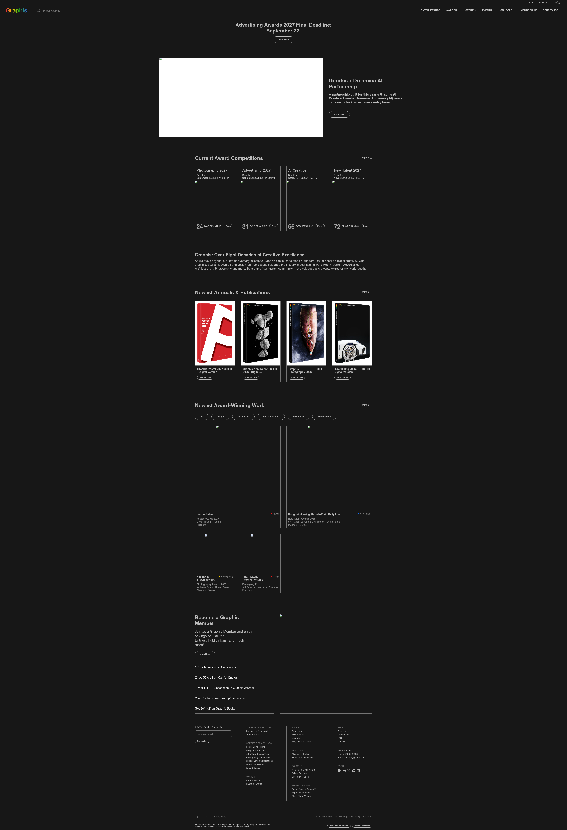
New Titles (297, 730)
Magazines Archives (301, 741)
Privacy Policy (220, 816)
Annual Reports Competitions (305, 788)
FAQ (340, 737)
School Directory (299, 773)
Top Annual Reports (301, 792)
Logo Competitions (255, 764)
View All (367, 157)
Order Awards (252, 734)
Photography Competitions (258, 757)
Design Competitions (255, 750)
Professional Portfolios (302, 757)
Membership (343, 734)
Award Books (298, 734)
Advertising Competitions (257, 753)
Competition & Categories (258, 730)
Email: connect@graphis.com (351, 757)
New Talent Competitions (303, 769)
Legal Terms (201, 816)
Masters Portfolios (300, 753)
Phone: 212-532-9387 (348, 753)
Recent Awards (253, 780)
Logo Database (253, 767)
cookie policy (243, 826)
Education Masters (300, 776)
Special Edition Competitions (259, 760)
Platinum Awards (254, 783)
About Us (342, 730)
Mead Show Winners (301, 796)
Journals (296, 737)
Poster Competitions (255, 746)
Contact (341, 741)
